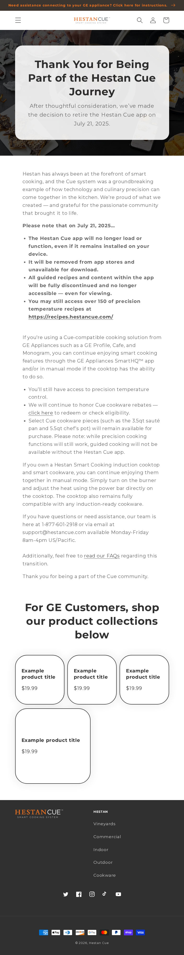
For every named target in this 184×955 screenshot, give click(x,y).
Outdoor (103, 862)
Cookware (104, 875)
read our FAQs (102, 556)
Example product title (39, 674)
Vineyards (104, 823)
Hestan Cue (99, 943)
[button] (18, 20)
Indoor (101, 849)
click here (41, 413)
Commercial (107, 836)
